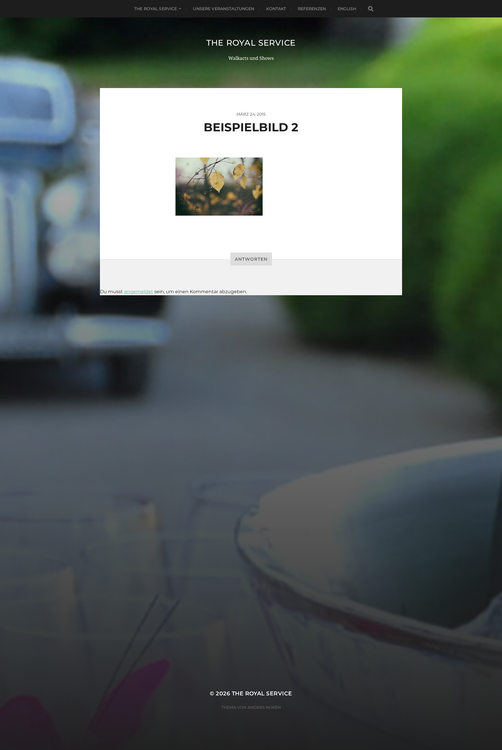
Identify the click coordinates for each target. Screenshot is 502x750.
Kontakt (276, 8)
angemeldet (138, 291)
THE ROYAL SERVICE (155, 8)
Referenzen (312, 8)
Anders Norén (264, 707)
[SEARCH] (371, 9)
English (347, 8)
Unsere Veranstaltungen (223, 8)
